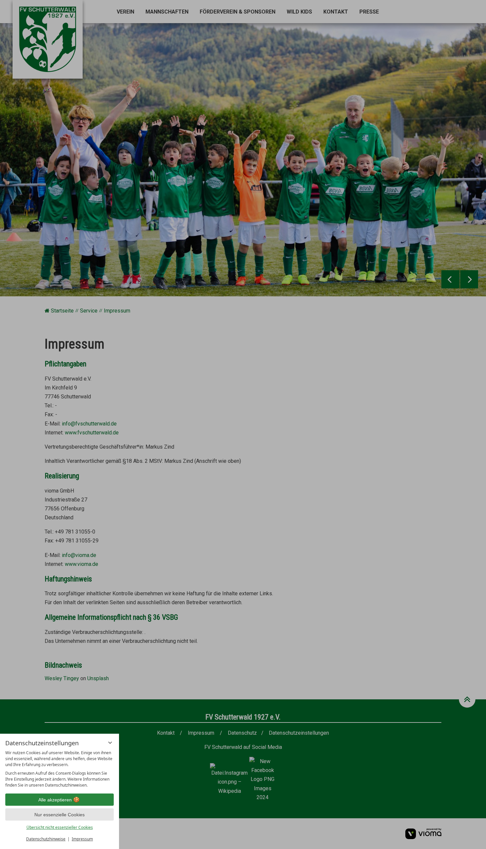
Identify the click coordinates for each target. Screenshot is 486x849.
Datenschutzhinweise (45, 839)
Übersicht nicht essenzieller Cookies (59, 827)
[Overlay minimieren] (110, 743)
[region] (59, 769)
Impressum (82, 839)
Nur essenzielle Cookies (59, 814)
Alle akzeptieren (55, 799)
